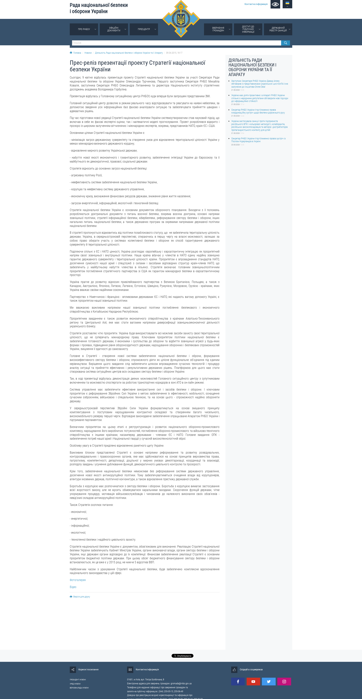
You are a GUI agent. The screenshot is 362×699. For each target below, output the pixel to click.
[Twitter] (268, 681)
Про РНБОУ (84, 29)
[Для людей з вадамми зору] (275, 4)
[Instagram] (284, 681)
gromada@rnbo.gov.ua (181, 683)
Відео (73, 587)
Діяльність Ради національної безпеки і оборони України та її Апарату (129, 52)
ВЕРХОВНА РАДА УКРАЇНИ (79, 688)
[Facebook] (238, 681)
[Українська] (287, 3)
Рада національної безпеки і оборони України (99, 8)
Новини (88, 52)
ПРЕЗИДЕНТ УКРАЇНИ (78, 679)
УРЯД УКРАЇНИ (75, 684)
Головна (77, 52)
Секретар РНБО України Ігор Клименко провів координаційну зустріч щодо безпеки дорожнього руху (258, 111)
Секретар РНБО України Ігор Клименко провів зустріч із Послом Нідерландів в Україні (258, 140)
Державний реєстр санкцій (278, 29)
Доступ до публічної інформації (248, 29)
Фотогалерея (78, 580)
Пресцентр (144, 29)
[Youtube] (253, 681)
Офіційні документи (113, 29)
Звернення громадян (218, 29)
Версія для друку (81, 596)
